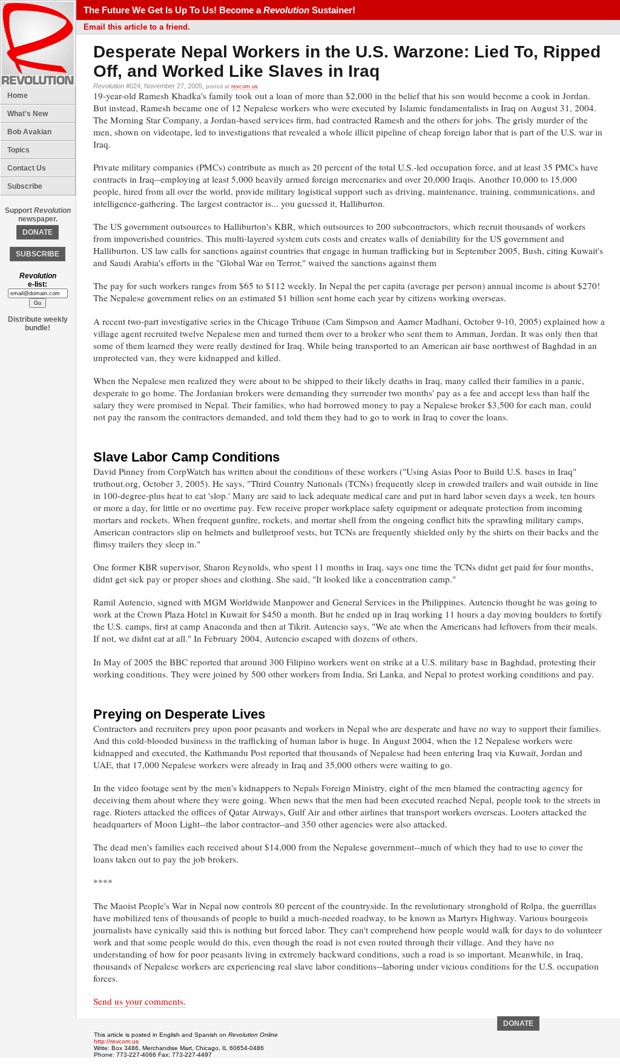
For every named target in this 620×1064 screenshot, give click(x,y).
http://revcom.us (116, 1041)
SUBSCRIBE (37, 254)
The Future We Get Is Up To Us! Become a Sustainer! (219, 10)
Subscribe (24, 186)
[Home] (38, 84)
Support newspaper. (38, 214)
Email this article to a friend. (137, 26)
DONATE (37, 232)
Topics (18, 150)
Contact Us (26, 168)
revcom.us (244, 86)
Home (17, 95)
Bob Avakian (29, 132)
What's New (27, 113)
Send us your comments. (139, 1001)
